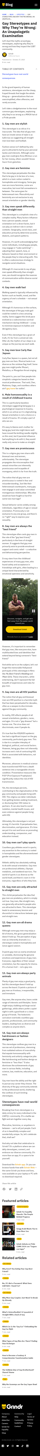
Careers (5, 1423)
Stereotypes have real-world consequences (15, 76)
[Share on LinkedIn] (16, 1189)
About (4, 1417)
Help (16, 1417)
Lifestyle (20, 14)
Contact (17, 1426)
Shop (4, 1433)
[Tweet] (10, 1189)
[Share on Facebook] (4, 1189)
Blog (12, 14)
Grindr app (20, 1164)
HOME (4, 14)
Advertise (6, 1420)
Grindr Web (29, 1167)
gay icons (11, 388)
